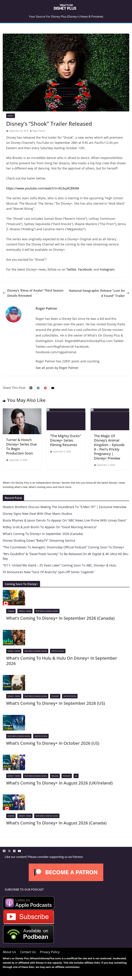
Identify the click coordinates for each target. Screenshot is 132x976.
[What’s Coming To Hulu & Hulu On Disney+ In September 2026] (14, 632)
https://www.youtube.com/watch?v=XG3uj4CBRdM (42, 188)
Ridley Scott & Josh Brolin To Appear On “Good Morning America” (50, 527)
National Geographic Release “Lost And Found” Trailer (97, 293)
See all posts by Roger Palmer (57, 368)
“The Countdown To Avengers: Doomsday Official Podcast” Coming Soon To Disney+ (63, 547)
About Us (9, 952)
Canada (11, 611)
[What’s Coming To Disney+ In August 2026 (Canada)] (14, 797)
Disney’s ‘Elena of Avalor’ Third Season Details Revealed (35, 293)
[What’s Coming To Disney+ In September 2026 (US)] (14, 677)
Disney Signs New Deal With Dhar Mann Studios (37, 514)
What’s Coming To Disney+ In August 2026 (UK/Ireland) (59, 783)
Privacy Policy (50, 952)
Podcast (55, 696)
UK (76, 776)
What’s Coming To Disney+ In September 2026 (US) (55, 703)
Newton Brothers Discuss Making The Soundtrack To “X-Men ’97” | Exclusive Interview (64, 507)
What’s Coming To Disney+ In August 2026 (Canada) (56, 823)
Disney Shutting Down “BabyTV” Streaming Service (39, 540)
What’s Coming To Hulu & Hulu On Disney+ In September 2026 (61, 660)
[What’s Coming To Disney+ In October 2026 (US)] (14, 717)
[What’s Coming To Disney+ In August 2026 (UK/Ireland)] (14, 757)
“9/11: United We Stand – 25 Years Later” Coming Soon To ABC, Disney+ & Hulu (59, 565)
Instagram (107, 269)
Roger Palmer (39, 130)
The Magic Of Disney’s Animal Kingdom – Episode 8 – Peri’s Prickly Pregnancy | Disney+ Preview (109, 447)
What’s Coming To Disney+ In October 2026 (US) (52, 743)
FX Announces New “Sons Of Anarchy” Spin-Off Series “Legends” (49, 572)
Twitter (71, 269)
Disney (11, 116)
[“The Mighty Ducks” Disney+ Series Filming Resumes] (66, 411)
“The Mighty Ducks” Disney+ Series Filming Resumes (65, 440)
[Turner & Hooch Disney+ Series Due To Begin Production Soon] (22, 411)
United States (57, 651)
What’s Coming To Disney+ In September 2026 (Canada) (43, 534)
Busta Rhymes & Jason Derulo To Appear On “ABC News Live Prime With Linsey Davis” (65, 520)
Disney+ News (25, 611)
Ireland (54, 776)
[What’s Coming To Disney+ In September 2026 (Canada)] (14, 592)
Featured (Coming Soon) (47, 611)
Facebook (85, 269)
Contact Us (28, 952)
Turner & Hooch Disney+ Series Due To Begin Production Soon (21, 446)
